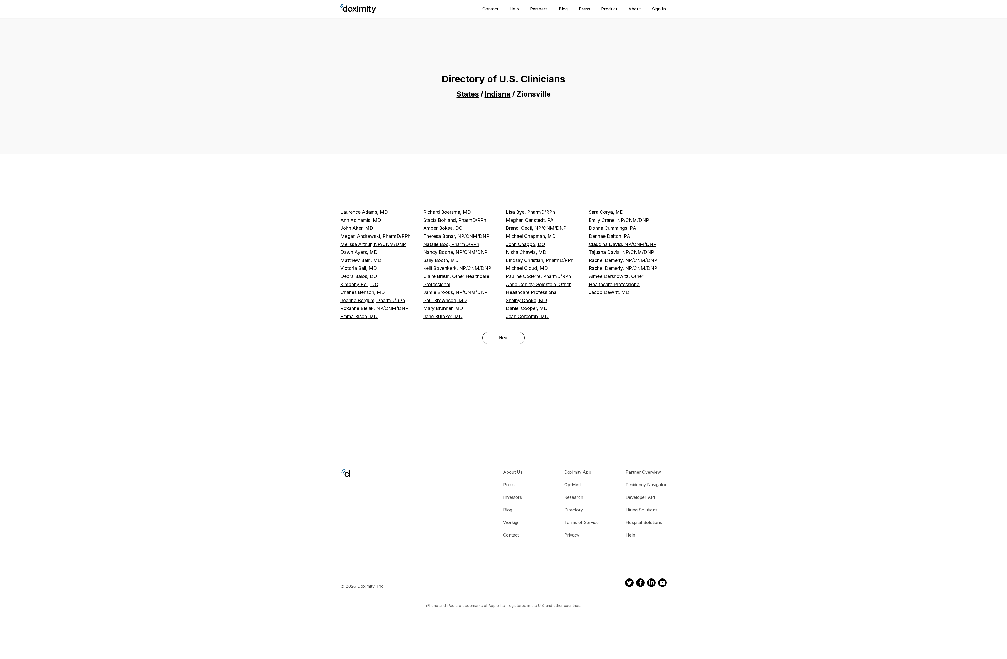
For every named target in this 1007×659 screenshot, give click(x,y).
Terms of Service (581, 522)
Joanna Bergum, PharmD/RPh (372, 300)
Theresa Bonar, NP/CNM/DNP (456, 236)
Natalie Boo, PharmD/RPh (451, 244)
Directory (573, 509)
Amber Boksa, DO (443, 228)
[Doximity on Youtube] (662, 583)
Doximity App (577, 472)
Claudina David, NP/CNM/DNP (622, 244)
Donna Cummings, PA (612, 228)
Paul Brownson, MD (445, 300)
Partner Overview (643, 472)
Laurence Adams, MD (364, 212)
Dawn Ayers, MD (359, 252)
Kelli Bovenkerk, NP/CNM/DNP (457, 268)
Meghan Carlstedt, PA (530, 220)
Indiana (498, 94)
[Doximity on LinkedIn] (651, 583)
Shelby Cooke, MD (526, 300)
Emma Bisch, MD (359, 316)
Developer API (640, 497)
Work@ (510, 522)
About (634, 9)
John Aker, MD (356, 228)
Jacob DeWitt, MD (609, 292)
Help (514, 9)
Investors (512, 497)
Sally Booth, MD (441, 260)
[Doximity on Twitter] (629, 583)
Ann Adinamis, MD (360, 220)
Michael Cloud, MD (527, 268)
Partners (539, 9)
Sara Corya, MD (606, 212)
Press (584, 9)
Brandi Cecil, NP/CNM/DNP (536, 228)
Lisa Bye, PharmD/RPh (530, 212)
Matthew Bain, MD (360, 260)
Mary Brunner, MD (443, 308)
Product (609, 9)
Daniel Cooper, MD (527, 308)
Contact (490, 9)
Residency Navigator (646, 484)
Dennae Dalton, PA (609, 236)
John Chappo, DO (525, 244)
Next (504, 337)
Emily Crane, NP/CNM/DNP (619, 220)
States (468, 94)
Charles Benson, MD (362, 292)
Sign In (659, 9)
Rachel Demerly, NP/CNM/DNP (623, 260)
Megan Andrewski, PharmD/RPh (375, 236)
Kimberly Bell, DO (359, 284)
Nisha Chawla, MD (526, 252)
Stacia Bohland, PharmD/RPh (454, 220)
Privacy (571, 535)
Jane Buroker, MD (443, 316)
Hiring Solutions (641, 509)
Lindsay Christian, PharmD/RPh (540, 260)
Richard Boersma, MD (447, 212)
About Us (512, 472)
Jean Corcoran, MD (527, 316)
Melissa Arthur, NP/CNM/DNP (373, 244)
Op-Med (572, 484)
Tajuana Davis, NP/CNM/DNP (621, 252)
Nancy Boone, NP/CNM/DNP (455, 252)
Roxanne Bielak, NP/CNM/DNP (374, 308)
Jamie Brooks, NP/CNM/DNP (455, 292)
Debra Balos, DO (358, 276)
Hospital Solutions (644, 522)
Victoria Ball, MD (358, 268)
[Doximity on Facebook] (640, 583)
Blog (563, 9)
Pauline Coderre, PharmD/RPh (538, 276)
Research (573, 497)
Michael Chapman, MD (531, 236)
